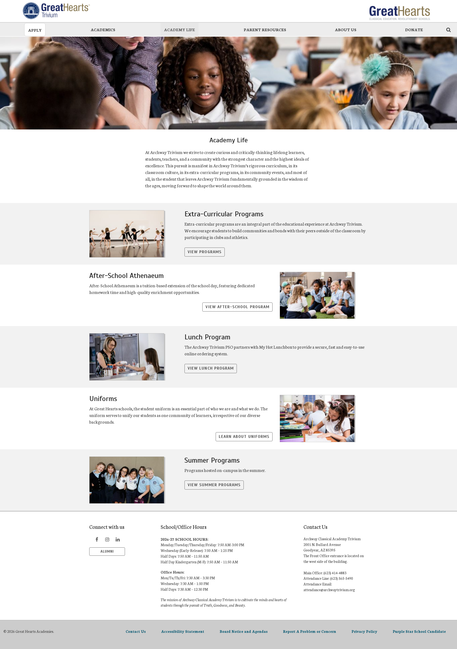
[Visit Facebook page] (96, 539)
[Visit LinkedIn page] (117, 539)
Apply (35, 30)
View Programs (205, 251)
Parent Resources (265, 29)
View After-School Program (237, 306)
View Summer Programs (214, 484)
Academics (103, 29)
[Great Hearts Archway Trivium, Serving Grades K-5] (57, 10)
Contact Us (136, 631)
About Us (345, 29)
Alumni (107, 551)
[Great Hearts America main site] (399, 10)
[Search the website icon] (448, 29)
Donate (414, 29)
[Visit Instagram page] (107, 539)
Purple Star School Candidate (419, 631)
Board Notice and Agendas (244, 631)
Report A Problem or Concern (309, 631)
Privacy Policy (364, 631)
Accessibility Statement (182, 631)
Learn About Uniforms (244, 436)
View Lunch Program (211, 368)
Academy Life (179, 29)
